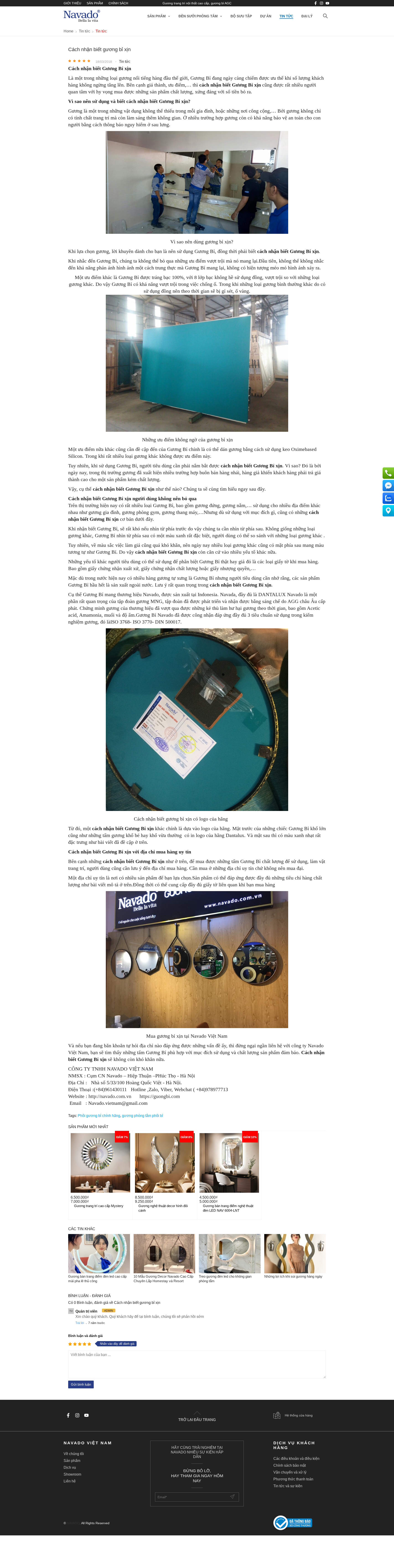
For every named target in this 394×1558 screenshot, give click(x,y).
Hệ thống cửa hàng (299, 1415)
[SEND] (233, 1497)
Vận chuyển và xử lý (289, 1472)
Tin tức (286, 16)
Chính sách (118, 3)
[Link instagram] (321, 3)
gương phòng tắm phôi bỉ (142, 1116)
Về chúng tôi (74, 1454)
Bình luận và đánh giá (85, 1336)
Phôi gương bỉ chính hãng (99, 1116)
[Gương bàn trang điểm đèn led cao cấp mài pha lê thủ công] (99, 1254)
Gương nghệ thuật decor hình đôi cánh (163, 1208)
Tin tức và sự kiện (287, 1486)
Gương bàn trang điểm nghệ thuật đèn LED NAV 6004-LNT (228, 1208)
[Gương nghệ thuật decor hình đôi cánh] (164, 1163)
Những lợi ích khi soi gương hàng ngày (293, 1276)
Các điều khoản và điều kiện (296, 1459)
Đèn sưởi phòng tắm (198, 16)
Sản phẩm (95, 3)
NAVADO (73, 1523)
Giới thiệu (72, 3)
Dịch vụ (70, 1467)
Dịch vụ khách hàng (294, 1445)
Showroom (72, 1474)
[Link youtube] (315, 3)
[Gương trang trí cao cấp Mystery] (100, 1163)
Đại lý (307, 16)
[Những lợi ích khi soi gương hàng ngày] (295, 1254)
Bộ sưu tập (241, 16)
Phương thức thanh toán (293, 1479)
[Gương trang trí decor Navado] (82, 16)
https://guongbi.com (159, 1096)
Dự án (265, 16)
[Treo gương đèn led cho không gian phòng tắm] (230, 1254)
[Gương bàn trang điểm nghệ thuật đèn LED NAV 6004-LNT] (229, 1163)
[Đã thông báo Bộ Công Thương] (301, 1523)
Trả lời (79, 1323)
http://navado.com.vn (110, 1096)
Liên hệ (70, 1481)
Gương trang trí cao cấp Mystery (98, 1206)
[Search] (325, 16)
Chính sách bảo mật (289, 1465)
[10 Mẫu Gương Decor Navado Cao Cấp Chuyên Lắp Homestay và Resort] (164, 1254)
